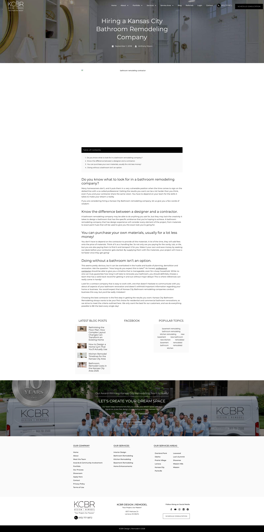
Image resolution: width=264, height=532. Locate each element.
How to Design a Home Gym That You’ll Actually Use (98, 347)
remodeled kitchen (174, 346)
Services (150, 5)
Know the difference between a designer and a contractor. (111, 161)
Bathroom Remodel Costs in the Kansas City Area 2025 (98, 367)
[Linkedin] (184, 509)
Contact (209, 5)
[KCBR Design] (16, 6)
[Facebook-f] (171, 509)
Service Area (165, 5)
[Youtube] (175, 509)
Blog (180, 5)
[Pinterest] (188, 509)
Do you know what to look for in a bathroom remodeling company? (115, 158)
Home (114, 5)
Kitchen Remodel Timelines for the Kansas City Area (98, 356)
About (123, 5)
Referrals (189, 5)
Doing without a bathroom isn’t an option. (104, 168)
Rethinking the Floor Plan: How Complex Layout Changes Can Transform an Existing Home (97, 333)
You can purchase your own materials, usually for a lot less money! (114, 164)
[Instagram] (179, 509)
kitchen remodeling (168, 334)
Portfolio (136, 5)
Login (199, 5)
